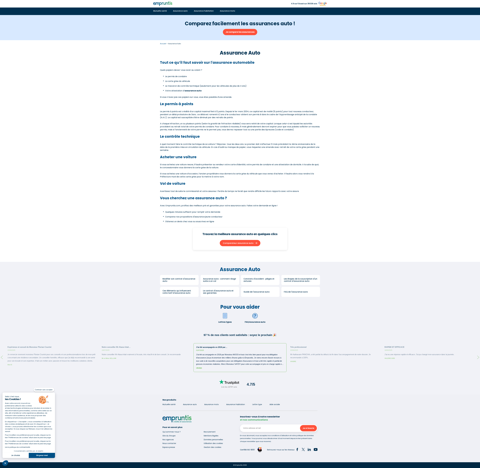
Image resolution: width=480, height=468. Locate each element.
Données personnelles (213, 439)
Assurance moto (227, 11)
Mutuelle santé (160, 11)
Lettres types (225, 322)
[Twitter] (303, 450)
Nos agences (168, 439)
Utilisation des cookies (213, 443)
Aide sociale (275, 404)
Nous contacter (169, 443)
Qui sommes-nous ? (171, 432)
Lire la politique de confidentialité (17, 447)
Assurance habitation (204, 11)
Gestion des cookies (212, 447)
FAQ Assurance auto (255, 322)
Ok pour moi (42, 455)
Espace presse (168, 447)
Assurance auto (180, 11)
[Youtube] (316, 450)
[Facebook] (297, 450)
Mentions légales (211, 435)
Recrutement (210, 432)
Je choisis (15, 455)
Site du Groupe (169, 435)
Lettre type (257, 404)
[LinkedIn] (309, 450)
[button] (5, 463)
